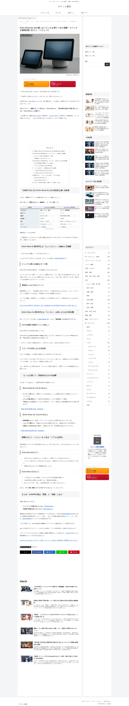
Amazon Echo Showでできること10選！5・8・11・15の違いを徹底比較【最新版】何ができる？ (49, 540)
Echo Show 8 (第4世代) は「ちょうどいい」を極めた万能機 (49, 153)
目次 (47, 147)
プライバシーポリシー (97, 701)
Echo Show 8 (37, 115)
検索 (86, 61)
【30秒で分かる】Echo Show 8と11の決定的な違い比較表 (49, 151)
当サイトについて (86, 701)
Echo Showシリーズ (34, 101)
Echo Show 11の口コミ (41, 180)
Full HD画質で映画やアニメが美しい (45, 163)
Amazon (35, 547)
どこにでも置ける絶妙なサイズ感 (44, 156)
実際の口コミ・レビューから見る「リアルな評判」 (47, 175)
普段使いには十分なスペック (43, 158)
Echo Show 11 (54, 115)
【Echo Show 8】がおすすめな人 (44, 170)
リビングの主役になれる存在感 (43, 165)
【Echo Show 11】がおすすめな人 (44, 173)
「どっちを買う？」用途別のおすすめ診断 (45, 168)
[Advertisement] (50, 132)
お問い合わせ (107, 701)
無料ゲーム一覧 (90, 52)
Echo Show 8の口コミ (41, 177)
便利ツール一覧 (90, 55)
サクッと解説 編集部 (97, 447)
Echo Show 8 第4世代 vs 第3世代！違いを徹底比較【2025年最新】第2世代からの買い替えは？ (48, 305)
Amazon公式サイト (71, 533)
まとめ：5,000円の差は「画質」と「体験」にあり (47, 182)
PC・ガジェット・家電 (26, 547)
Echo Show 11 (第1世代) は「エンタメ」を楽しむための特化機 (50, 160)
